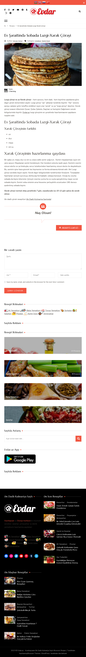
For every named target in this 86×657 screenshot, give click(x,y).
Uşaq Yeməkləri (23, 620)
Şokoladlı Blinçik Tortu (26, 610)
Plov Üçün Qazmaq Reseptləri (25, 582)
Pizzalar (19, 313)
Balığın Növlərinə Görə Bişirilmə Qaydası (26, 595)
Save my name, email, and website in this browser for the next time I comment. (35, 282)
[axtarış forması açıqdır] (80, 11)
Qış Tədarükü (62, 557)
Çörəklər (38, 41)
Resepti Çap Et (70, 228)
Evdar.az (26, 112)
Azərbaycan (9, 520)
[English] (40, 2)
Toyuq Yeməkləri (52, 310)
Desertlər (60, 502)
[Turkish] (48, 2)
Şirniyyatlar (48, 313)
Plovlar (73, 544)
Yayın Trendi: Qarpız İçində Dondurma (68, 506)
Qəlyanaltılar (22, 617)
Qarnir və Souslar (63, 531)
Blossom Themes (33, 653)
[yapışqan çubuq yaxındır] (84, 3)
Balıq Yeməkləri (33, 310)
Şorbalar (68, 310)
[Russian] (44, 2)
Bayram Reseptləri (24, 604)
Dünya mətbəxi (23, 520)
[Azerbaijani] (36, 2)
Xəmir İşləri (46, 41)
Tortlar (32, 607)
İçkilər (19, 633)
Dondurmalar (72, 502)
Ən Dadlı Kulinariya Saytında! (38, 199)
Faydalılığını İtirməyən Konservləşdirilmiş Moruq (67, 561)
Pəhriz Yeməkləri (31, 633)
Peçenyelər (71, 515)
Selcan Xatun (17, 41)
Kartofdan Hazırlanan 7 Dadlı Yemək (27, 624)
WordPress (45, 653)
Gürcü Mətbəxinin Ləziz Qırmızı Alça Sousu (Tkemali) (69, 535)
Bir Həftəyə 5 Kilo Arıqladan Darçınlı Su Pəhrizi (28, 637)
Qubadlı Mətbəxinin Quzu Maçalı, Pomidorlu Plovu (67, 548)
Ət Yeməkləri (14, 310)
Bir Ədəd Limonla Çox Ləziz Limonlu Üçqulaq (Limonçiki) (69, 522)
